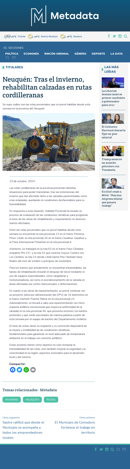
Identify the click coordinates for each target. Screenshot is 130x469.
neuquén (32, 400)
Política (11, 54)
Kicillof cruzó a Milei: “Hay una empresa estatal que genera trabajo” (112, 198)
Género (80, 54)
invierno (11, 400)
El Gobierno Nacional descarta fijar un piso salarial (113, 132)
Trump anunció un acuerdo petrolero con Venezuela (112, 164)
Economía (31, 54)
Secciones (15, 48)
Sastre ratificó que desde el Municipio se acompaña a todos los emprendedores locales (23, 428)
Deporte (98, 54)
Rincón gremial (56, 54)
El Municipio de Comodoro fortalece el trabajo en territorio (75, 425)
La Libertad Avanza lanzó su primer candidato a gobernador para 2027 (113, 98)
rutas (51, 400)
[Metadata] (65, 15)
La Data (117, 54)
